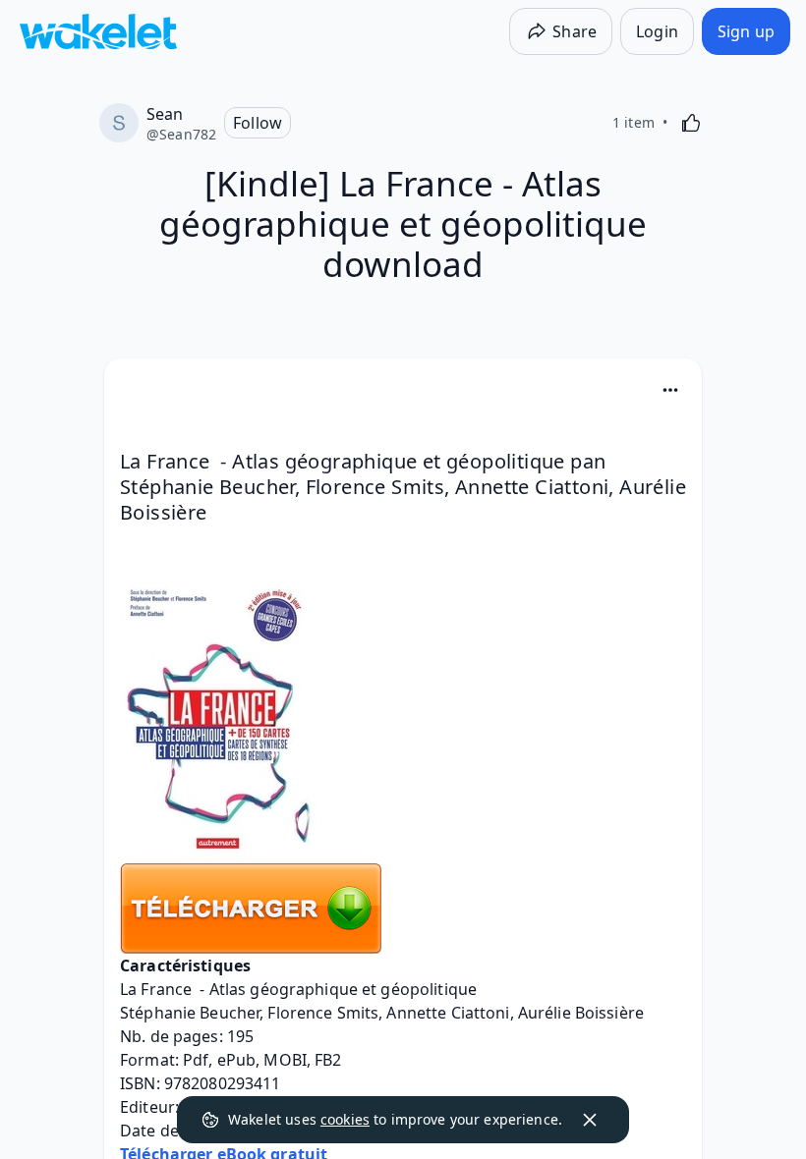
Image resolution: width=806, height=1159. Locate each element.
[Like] (691, 122)
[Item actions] (670, 390)
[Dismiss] (589, 1119)
